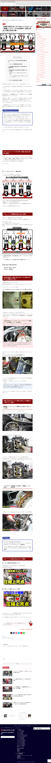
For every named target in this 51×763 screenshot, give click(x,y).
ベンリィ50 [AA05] (20, 739)
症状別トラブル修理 (20, 725)
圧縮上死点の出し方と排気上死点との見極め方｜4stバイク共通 (17, 71)
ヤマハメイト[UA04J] (21, 744)
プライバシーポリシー (35, 725)
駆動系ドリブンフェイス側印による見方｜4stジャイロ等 (18, 73)
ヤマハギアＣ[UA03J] (21, 742)
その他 (4, 636)
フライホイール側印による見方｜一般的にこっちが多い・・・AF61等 (18, 76)
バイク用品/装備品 (20, 748)
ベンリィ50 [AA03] (20, 738)
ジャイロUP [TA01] (20, 730)
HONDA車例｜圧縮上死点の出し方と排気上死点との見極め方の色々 (17, 67)
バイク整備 (14, 725)
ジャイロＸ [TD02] (20, 731)
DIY (17, 747)
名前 (4, 658)
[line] (24, 633)
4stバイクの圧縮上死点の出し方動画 (15, 80)
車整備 (18, 749)
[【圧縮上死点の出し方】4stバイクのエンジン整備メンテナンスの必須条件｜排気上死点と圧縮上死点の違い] (19, 633)
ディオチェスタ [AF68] (21, 740)
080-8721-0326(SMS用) (8, 1)
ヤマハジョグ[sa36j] (21, 743)
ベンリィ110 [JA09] (20, 737)
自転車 (18, 750)
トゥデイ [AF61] (20, 732)
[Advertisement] (17, 142)
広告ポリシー (21, 20)
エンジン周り (5, 637)
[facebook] (14, 633)
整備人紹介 (28, 725)
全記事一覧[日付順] (10, 637)
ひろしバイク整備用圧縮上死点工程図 (15, 64)
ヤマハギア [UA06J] (21, 741)
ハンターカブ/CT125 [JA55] (22, 735)
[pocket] (16, 633)
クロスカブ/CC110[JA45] (21, 736)
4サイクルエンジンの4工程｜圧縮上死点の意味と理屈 (17, 61)
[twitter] (11, 633)
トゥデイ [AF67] (20, 733)
